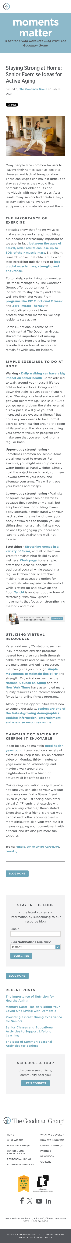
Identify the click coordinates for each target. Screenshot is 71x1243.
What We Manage (18, 1145)
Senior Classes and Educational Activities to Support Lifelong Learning (30, 1031)
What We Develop (52, 1134)
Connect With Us (51, 1145)
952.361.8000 (40, 1221)
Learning (11, 851)
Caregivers (52, 846)
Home (10, 1134)
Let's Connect (35, 1083)
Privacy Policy (44, 1237)
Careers (45, 1161)
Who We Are (15, 1140)
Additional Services (20, 1164)
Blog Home (17, 873)
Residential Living (19, 1159)
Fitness (20, 846)
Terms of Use (26, 1237)
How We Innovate (52, 1140)
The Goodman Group (33, 89)
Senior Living (35, 846)
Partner (45, 1151)
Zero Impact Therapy (28, 306)
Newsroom (47, 1156)
